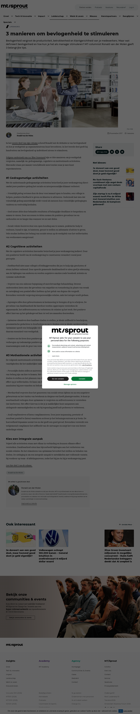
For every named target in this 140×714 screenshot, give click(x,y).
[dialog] (70, 357)
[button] (70, 356)
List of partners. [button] (87, 365)
